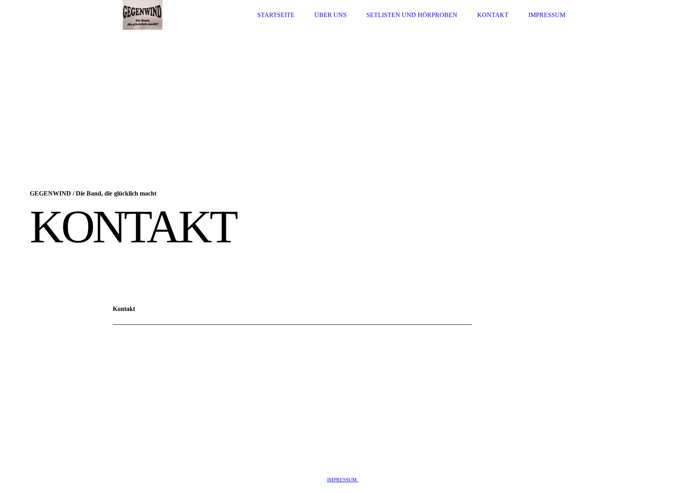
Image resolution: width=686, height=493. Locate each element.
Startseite (276, 15)
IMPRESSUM (343, 480)
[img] (142, 15)
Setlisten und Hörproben (411, 15)
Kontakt (493, 15)
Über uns (330, 15)
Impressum (546, 15)
